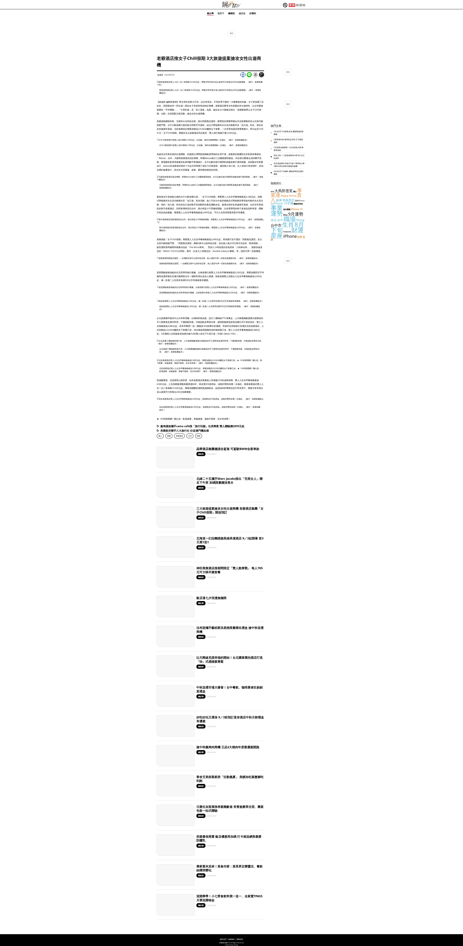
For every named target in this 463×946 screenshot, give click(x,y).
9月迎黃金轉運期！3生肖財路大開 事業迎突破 (288, 148)
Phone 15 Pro (288, 195)
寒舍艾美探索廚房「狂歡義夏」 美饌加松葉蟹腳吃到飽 (230, 779)
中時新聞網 (297, 5)
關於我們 (223, 939)
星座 (277, 235)
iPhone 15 (297, 209)
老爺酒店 (179, 436)
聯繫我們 (240, 939)
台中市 (276, 225)
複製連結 (261, 74)
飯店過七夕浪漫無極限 (211, 598)
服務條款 (231, 939)
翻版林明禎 (298, 204)
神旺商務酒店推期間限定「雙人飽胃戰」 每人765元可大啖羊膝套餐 (229, 570)
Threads (255, 74)
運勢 (277, 213)
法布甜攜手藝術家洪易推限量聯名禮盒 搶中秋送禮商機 (230, 630)
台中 (280, 220)
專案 (169, 436)
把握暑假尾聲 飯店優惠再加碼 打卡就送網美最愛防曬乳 (228, 838)
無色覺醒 (286, 209)
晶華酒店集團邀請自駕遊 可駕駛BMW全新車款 (227, 449)
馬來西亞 (289, 200)
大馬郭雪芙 (284, 190)
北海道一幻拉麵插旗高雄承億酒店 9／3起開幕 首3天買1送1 (229, 540)
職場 (290, 219)
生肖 (288, 224)
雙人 (160, 436)
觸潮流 (231, 13)
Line (249, 74)
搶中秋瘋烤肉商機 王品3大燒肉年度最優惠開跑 (227, 747)
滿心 (295, 191)
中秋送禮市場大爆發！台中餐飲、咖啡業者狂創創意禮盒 (229, 689)
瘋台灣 (210, 13)
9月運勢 (295, 214)
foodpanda (287, 232)
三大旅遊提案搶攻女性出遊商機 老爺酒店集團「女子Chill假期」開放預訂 (230, 510)
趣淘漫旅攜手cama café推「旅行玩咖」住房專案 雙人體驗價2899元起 (202, 426)
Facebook (242, 74)
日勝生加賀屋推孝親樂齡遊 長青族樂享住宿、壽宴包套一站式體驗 (230, 809)
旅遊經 (160, 75)
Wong (300, 220)
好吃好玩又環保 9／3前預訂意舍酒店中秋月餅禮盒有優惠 (230, 719)
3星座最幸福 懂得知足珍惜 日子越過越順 (288, 140)
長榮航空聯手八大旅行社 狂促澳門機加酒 (184, 430)
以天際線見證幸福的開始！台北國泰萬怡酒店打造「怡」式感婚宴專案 (229, 659)
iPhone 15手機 (283, 203)
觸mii (231, 4)
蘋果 (279, 200)
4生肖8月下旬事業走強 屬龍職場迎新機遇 (288, 132)
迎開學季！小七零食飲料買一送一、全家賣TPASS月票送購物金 (229, 898)
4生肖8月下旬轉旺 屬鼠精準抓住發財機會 (288, 172)
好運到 (252, 13)
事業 (277, 208)
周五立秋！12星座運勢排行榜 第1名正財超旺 (289, 156)
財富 (299, 236)
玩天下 (221, 13)
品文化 (242, 13)
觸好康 (201, 603)
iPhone (290, 236)
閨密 (198, 436)
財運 (298, 230)
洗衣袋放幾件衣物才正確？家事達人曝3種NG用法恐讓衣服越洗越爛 (289, 164)
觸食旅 (201, 454)
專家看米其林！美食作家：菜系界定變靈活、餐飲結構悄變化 (229, 868)
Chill (190, 436)
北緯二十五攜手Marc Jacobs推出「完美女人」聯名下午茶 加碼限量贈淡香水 (229, 481)
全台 (274, 220)
